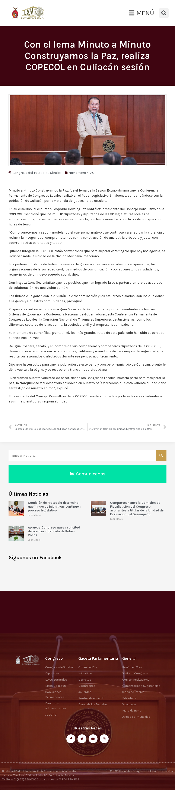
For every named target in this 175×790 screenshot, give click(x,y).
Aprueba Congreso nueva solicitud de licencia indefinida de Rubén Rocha (54, 531)
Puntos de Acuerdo (91, 698)
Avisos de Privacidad (136, 717)
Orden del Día (87, 667)
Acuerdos (84, 692)
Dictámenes (86, 686)
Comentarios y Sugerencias (141, 686)
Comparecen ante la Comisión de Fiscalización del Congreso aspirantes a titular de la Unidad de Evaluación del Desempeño (136, 508)
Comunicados (90, 474)
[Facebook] (70, 738)
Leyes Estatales (56, 679)
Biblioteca (129, 698)
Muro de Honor (132, 710)
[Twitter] (81, 738)
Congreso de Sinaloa (59, 667)
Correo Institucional (136, 679)
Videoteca (129, 704)
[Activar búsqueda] (164, 13)
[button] (141, 13)
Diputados (52, 673)
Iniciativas (85, 673)
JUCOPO (51, 714)
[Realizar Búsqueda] (161, 455)
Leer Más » (34, 515)
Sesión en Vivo (132, 667)
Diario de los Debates (93, 704)
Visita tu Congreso (135, 673)
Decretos (84, 679)
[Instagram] (104, 738)
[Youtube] (93, 738)
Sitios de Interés (133, 692)
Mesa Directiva (55, 686)
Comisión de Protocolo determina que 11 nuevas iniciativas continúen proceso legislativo (54, 506)
